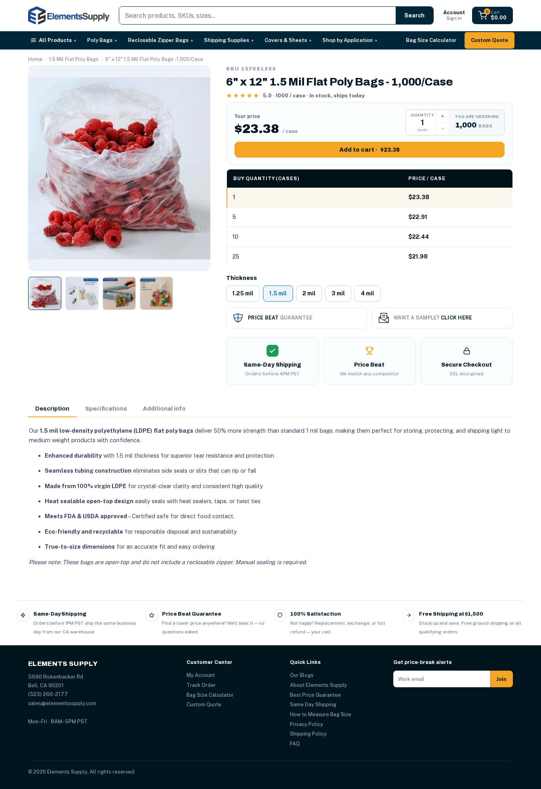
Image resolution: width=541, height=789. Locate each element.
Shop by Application (349, 40)
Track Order (201, 685)
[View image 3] (119, 293)
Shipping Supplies (228, 40)
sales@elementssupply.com (62, 703)
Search (414, 15)
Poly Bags (102, 40)
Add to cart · (369, 149)
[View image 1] (44, 293)
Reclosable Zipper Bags (160, 40)
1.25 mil (242, 293)
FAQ (295, 744)
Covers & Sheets (288, 40)
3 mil (338, 293)
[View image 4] (156, 293)
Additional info (164, 408)
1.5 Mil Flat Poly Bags (74, 59)
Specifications (106, 408)
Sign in (454, 15)
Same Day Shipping (313, 704)
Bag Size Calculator (431, 40)
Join (501, 679)
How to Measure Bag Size (320, 714)
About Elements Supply (318, 685)
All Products (57, 40)
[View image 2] (82, 293)
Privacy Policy (306, 724)
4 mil (367, 293)
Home (35, 59)
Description (52, 408)
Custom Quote (489, 40)
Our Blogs (302, 675)
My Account (201, 675)
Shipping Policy (308, 734)
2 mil (309, 293)
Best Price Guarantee (315, 695)
